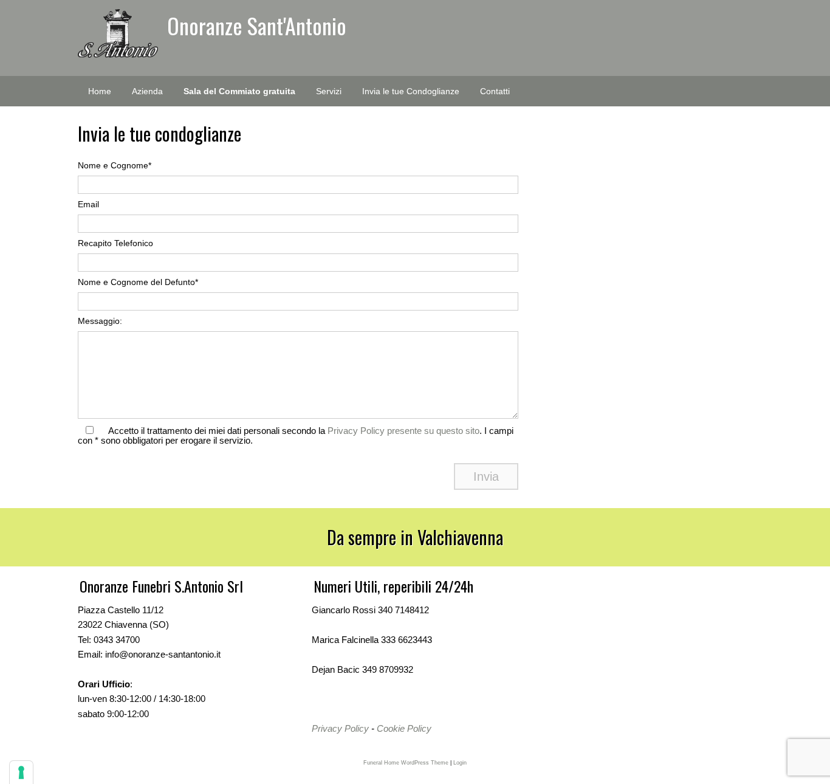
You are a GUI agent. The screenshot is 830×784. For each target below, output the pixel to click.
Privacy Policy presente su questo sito (403, 430)
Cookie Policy (404, 728)
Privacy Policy (340, 728)
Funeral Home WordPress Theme (405, 763)
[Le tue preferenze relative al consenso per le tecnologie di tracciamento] (21, 772)
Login (460, 763)
